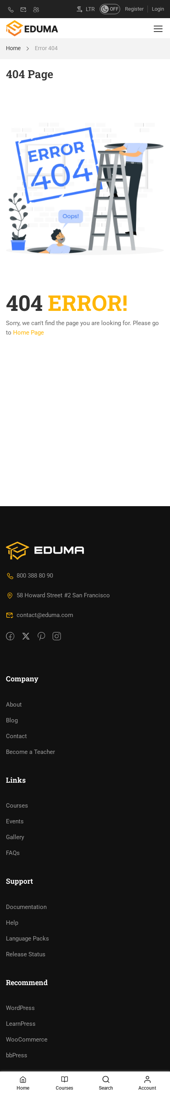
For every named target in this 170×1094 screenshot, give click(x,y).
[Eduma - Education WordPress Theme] (32, 28)
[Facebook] (10, 637)
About (14, 704)
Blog (12, 720)
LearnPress (21, 1023)
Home (13, 48)
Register (134, 9)
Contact (16, 736)
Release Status (25, 954)
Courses (17, 805)
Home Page (28, 332)
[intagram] (57, 637)
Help (12, 922)
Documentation (26, 907)
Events (15, 821)
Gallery (15, 837)
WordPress (20, 1008)
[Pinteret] (41, 637)
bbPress (16, 1055)
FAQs (13, 852)
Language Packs (27, 938)
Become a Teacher (30, 752)
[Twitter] (26, 637)
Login (158, 9)
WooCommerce (26, 1039)
